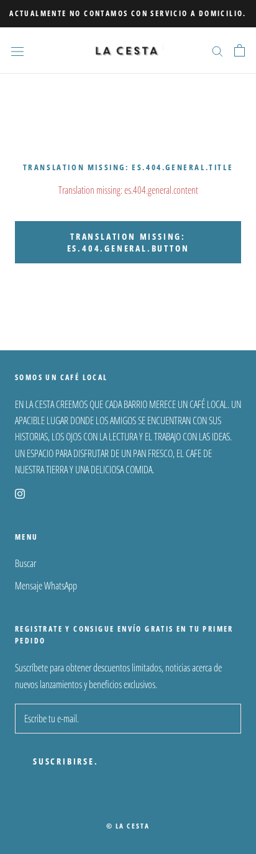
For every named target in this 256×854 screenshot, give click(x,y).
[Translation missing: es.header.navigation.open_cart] (239, 50)
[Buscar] (217, 50)
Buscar (25, 563)
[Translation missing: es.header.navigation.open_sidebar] (17, 50)
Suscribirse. (66, 761)
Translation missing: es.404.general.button (128, 242)
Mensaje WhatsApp (46, 586)
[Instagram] (20, 492)
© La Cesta (128, 825)
